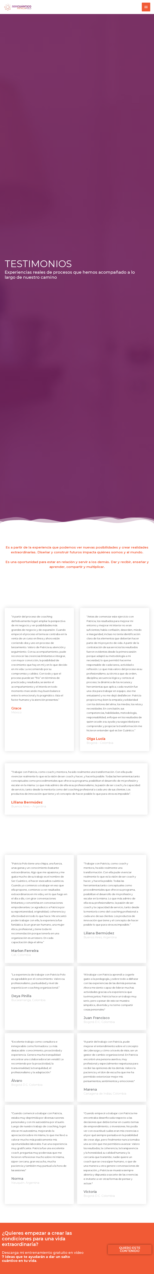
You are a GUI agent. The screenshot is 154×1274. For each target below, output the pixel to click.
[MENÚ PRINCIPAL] (146, 7)
